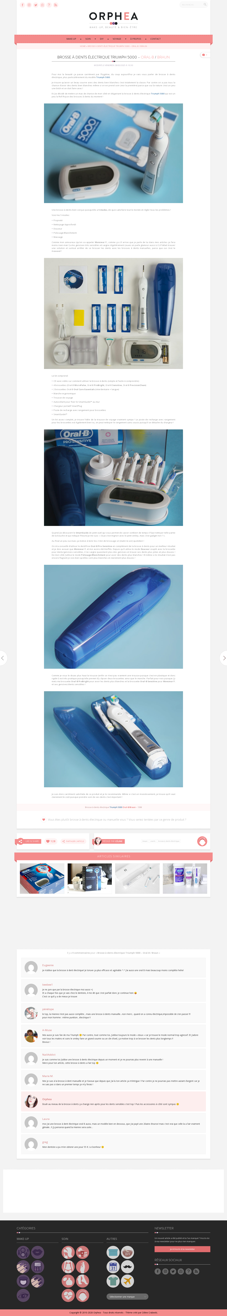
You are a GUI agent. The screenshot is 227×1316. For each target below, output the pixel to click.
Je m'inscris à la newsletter (182, 1249)
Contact (155, 38)
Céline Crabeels (149, 1312)
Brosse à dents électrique (168, 841)
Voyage (117, 38)
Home (83, 46)
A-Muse (47, 1030)
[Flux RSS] (55, 5)
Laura (46, 1119)
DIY (101, 38)
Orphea (47, 1099)
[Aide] (49, 5)
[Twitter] (35, 5)
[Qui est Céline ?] (98, 841)
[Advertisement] (113, 923)
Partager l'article (74, 841)
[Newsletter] (42, 5)
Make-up (71, 38)
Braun (145, 841)
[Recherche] (205, 4)
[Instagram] (29, 5)
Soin (88, 38)
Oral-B (152, 841)
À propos (135, 38)
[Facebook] (22, 5)
